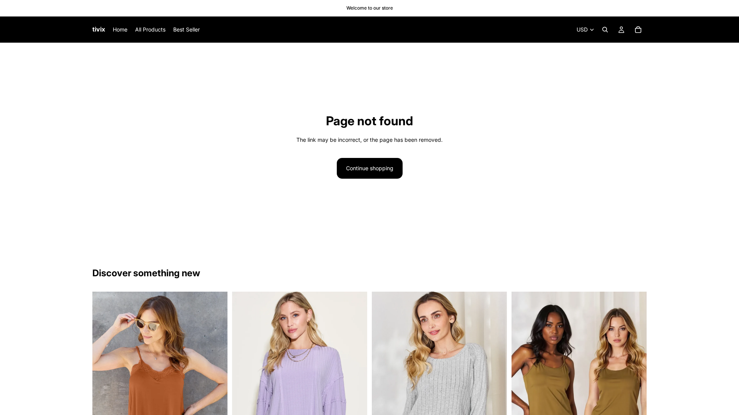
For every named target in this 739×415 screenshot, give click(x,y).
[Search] (605, 29)
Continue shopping (369, 168)
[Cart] (638, 29)
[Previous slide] (103, 393)
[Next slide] (215, 393)
